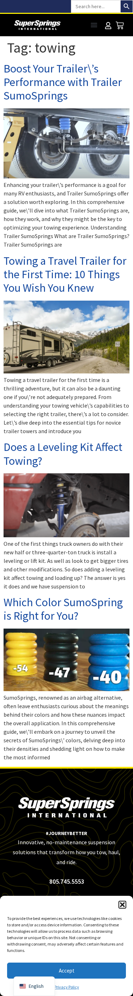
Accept (66, 970)
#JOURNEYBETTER (66, 833)
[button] (122, 904)
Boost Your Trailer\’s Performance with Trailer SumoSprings (63, 82)
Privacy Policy (66, 987)
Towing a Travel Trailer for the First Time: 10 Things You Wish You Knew (65, 274)
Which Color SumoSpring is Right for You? (63, 609)
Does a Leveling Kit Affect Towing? (63, 454)
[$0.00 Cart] (120, 25)
